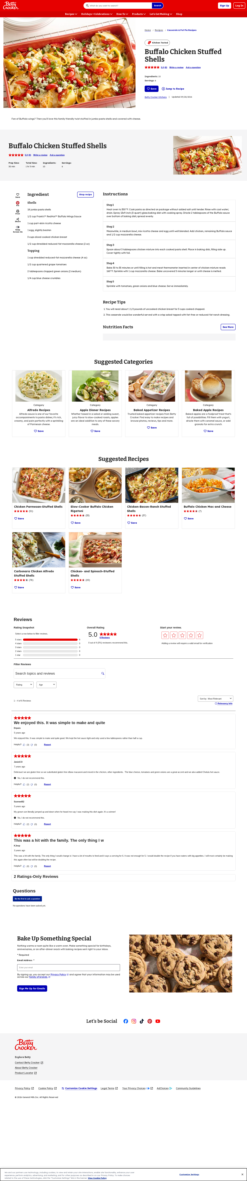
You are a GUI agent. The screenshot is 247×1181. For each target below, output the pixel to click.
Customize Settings (189, 1174)
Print (17, 214)
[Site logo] (27, 1045)
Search (157, 5)
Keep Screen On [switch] (18, 231)
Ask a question (193, 67)
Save (154, 88)
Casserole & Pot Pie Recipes (182, 30)
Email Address (25, 960)
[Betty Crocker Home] (10, 5)
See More (228, 327)
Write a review (176, 67)
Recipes (159, 30)
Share (18, 221)
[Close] (242, 1174)
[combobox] (120, 5)
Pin (17, 205)
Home (148, 30)
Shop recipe (85, 194)
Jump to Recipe (175, 88)
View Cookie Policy (97, 1178)
